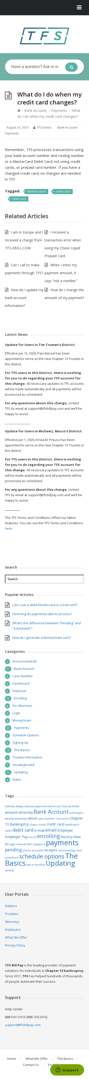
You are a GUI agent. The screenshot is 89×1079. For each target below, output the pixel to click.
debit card (19, 199)
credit (41, 824)
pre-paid (37, 850)
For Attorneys (22, 705)
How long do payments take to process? (42, 614)
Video (16, 779)
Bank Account (35, 110)
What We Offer (16, 937)
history (66, 836)
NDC (30, 844)
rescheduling (66, 850)
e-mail (39, 830)
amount (11, 812)
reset (78, 850)
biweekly (20, 818)
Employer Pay (16, 836)
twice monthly (35, 864)
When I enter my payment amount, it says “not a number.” (61, 273)
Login (16, 713)
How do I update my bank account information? (24, 297)
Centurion (62, 818)
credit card (63, 191)
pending (13, 850)
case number (46, 818)
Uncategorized (23, 764)
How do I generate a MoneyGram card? (41, 637)
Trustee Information (27, 757)
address (10, 806)
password (39, 844)
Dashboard (20, 683)
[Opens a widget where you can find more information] (67, 1070)
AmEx (76, 806)
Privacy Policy (15, 945)
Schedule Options (25, 735)
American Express (59, 806)
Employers (13, 929)
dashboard (72, 824)
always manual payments (31, 806)
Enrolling (20, 698)
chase (33, 824)
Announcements (24, 661)
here (8, 528)
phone (26, 850)
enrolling (48, 836)
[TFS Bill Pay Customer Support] (44, 36)
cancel (32, 818)
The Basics (22, 750)
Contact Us (31, 1064)
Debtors (11, 906)
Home (11, 1058)
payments (62, 842)
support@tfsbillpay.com (23, 1025)
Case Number (22, 676)
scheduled (12, 857)
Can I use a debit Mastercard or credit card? (44, 605)
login (12, 844)
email (51, 830)
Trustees (11, 913)
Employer (19, 691)
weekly (9, 870)
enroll (32, 837)
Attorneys (12, 921)
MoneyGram (21, 720)
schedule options (41, 856)
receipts (50, 849)
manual (21, 844)
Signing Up (20, 742)
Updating (20, 772)
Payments (59, 110)
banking (74, 812)
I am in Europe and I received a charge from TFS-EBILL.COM (24, 240)
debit (8, 830)
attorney (26, 812)
